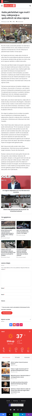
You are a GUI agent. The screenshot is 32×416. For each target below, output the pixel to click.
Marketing (15, 400)
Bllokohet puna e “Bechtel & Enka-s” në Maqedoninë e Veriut (20, 376)
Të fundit (17, 357)
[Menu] (2, 6)
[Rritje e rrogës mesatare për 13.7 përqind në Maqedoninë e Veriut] (6, 371)
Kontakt (8, 400)
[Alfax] (10, 5)
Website (3, 300)
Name (3, 288)
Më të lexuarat (6, 357)
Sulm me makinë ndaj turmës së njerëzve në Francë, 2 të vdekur (22, 232)
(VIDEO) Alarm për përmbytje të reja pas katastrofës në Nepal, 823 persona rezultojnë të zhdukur (8, 252)
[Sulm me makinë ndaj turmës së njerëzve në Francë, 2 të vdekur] (24, 225)
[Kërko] (30, 6)
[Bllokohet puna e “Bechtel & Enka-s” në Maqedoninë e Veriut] (6, 377)
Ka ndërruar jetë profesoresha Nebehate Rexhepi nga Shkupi (19, 383)
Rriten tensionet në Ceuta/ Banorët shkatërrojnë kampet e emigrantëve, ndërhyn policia (7, 233)
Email (3, 294)
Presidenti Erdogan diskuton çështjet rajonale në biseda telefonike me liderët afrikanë (22, 252)
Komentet (27, 357)
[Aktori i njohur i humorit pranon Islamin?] (6, 364)
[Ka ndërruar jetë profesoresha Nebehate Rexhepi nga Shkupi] (6, 384)
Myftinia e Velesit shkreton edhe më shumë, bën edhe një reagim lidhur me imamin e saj (20, 390)
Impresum (23, 400)
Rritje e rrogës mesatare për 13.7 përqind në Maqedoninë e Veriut (20, 369)
